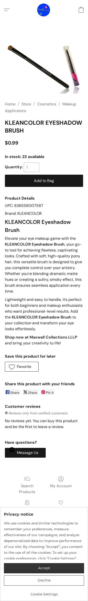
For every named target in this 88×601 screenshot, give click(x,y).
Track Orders (27, 509)
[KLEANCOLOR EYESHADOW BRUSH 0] (44, 66)
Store (26, 104)
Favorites (61, 509)
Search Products (27, 488)
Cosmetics (46, 104)
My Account (61, 485)
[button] (44, 10)
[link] (44, 592)
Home (10, 104)
